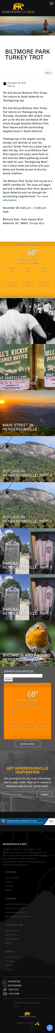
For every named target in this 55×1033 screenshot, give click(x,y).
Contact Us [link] (11, 957)
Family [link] (8, 881)
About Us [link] (10, 934)
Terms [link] (8, 965)
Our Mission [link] (12, 938)
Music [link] (8, 890)
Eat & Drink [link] (11, 877)
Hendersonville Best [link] (19, 8)
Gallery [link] (9, 961)
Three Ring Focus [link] (37, 1023)
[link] (14, 981)
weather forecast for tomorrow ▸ (27, 296)
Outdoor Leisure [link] (14, 908)
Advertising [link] (12, 930)
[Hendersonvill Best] (27, 1015)
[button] (44, 794)
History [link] (9, 885)
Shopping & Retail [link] (15, 912)
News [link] (8, 942)
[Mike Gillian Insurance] (27, 821)
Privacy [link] (9, 969)
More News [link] (27, 744)
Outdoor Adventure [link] (16, 904)
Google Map (37, 223)
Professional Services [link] (18, 916)
